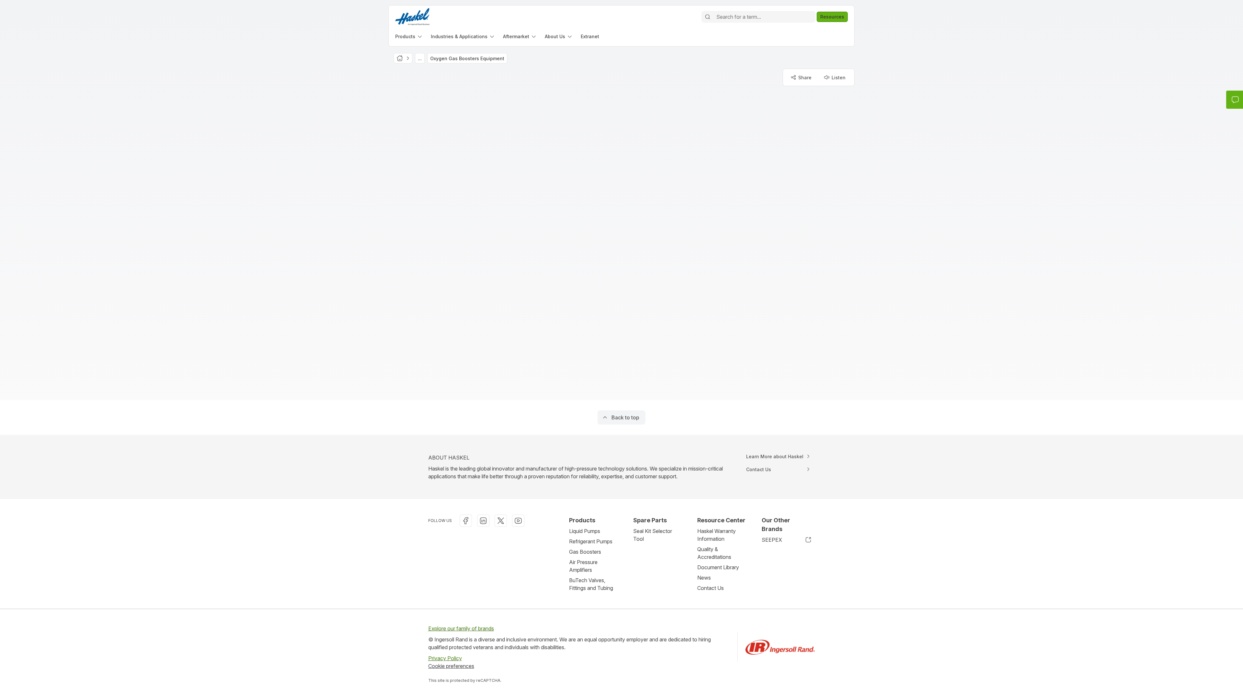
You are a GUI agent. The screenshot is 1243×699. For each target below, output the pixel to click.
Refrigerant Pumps (590, 541)
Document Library (718, 567)
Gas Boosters (585, 552)
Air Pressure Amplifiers (583, 566)
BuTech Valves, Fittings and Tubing (591, 584)
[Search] (707, 17)
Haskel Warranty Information (716, 535)
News (704, 577)
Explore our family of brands (461, 628)
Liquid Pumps (584, 531)
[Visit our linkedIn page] (483, 521)
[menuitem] (409, 36)
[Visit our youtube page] (518, 521)
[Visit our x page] (501, 521)
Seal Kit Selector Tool (652, 535)
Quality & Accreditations (714, 553)
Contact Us (710, 588)
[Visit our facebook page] (466, 521)
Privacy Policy (445, 658)
